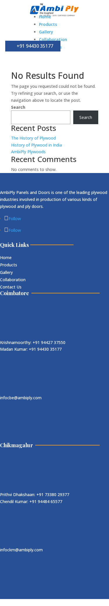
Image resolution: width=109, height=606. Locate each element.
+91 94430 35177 (35, 46)
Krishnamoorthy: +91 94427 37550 (32, 342)
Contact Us (11, 287)
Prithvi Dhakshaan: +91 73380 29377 (34, 494)
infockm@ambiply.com (21, 549)
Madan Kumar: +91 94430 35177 (31, 349)
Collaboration (53, 39)
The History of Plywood (33, 138)
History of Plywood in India (36, 145)
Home (45, 16)
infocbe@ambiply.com (21, 397)
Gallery (46, 32)
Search (18, 107)
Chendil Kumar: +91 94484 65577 (31, 501)
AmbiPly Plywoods (28, 151)
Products (48, 24)
